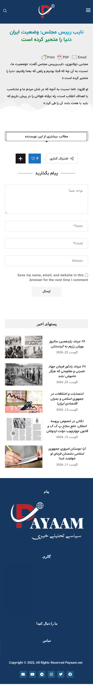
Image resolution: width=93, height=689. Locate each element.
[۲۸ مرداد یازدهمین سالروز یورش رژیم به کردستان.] (23, 347)
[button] (10, 588)
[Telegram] (41, 674)
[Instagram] (51, 674)
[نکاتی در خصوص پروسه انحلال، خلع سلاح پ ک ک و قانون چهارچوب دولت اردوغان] (23, 429)
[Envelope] (23, 674)
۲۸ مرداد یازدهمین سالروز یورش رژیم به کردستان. (67, 344)
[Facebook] (70, 674)
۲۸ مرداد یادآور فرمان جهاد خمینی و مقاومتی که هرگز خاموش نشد (67, 371)
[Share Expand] (21, 158)
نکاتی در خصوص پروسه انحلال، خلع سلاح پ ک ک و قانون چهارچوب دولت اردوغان (67, 426)
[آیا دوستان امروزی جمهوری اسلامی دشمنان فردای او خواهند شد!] (23, 457)
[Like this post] (33, 159)
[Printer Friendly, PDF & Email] (64, 57)
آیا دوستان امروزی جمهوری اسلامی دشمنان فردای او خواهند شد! (67, 453)
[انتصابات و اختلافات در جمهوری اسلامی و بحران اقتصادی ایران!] (23, 402)
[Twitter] (60, 674)
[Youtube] (32, 674)
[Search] (4, 11)
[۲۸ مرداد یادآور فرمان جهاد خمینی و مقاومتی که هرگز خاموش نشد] (23, 374)
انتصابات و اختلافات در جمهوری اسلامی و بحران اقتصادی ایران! (67, 399)
